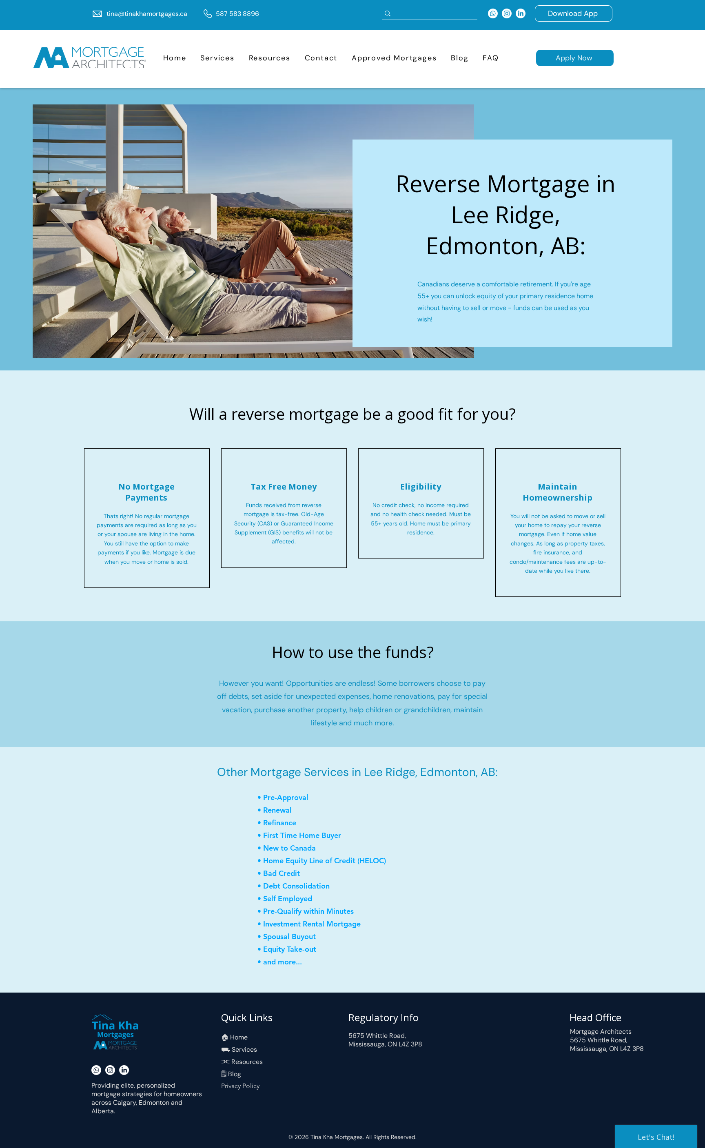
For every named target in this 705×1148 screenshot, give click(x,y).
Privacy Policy (240, 1086)
